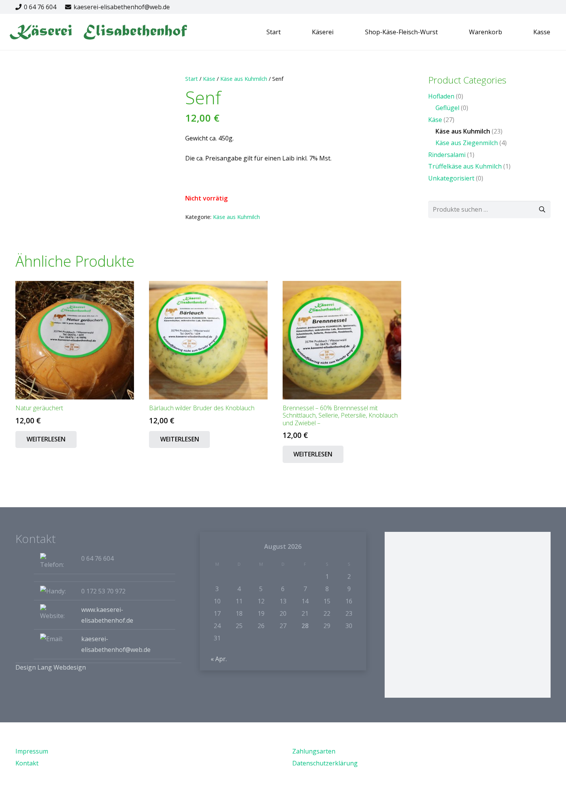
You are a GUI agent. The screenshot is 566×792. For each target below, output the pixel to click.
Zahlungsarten (313, 751)
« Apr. (219, 659)
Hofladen (441, 96)
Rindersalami (447, 154)
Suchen (542, 209)
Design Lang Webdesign (50, 667)
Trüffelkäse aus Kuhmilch (465, 166)
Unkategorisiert (451, 178)
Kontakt (27, 763)
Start (191, 78)
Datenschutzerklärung (325, 763)
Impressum (31, 751)
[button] (284, 32)
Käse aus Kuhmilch (243, 78)
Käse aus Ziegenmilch (466, 143)
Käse (209, 78)
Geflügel (447, 108)
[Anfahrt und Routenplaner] (468, 615)
